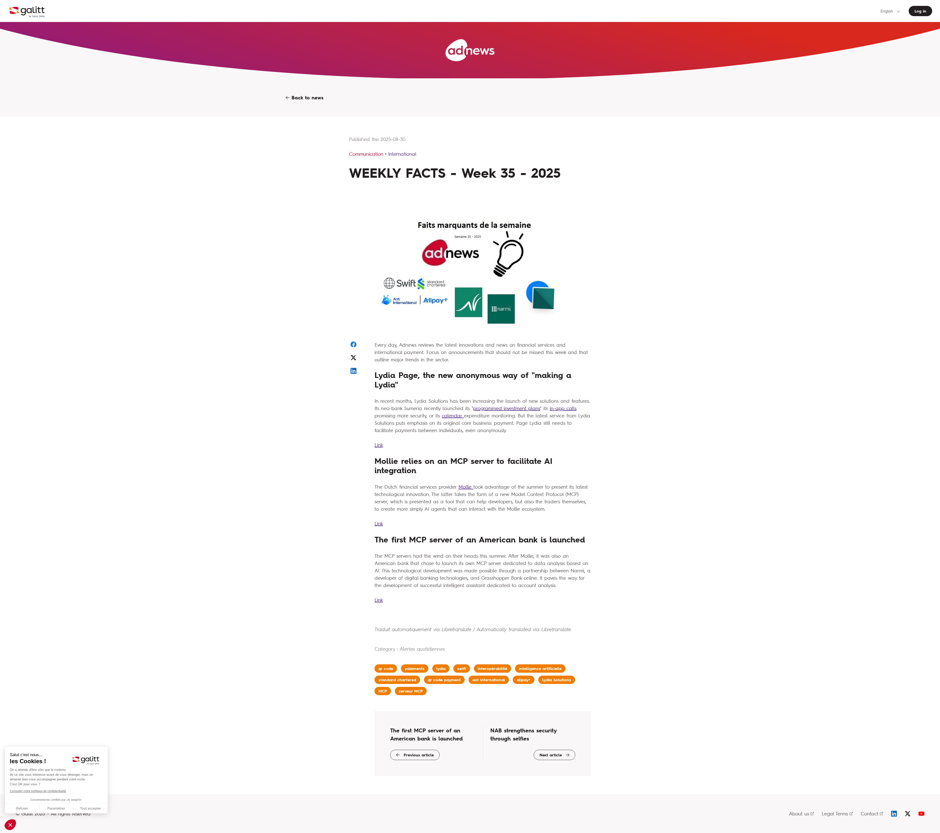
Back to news (306, 97)
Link (379, 445)
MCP (382, 691)
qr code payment (444, 679)
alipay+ (523, 679)
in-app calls (563, 408)
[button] (10, 825)
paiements (414, 668)
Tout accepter (90, 808)
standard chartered (397, 679)
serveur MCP (411, 691)
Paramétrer (56, 808)
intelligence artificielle (540, 668)
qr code (385, 668)
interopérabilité (492, 668)
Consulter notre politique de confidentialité (38, 791)
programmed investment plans (506, 408)
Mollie (465, 486)
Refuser (22, 808)
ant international (488, 679)
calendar (453, 415)
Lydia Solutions (556, 679)
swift (461, 668)
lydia (441, 668)
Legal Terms (835, 813)
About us (799, 813)
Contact (869, 813)
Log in (920, 11)
